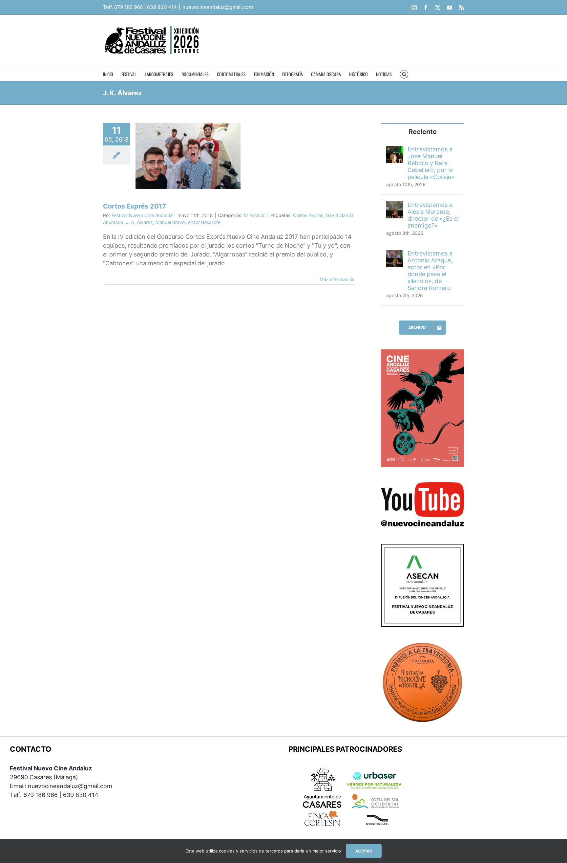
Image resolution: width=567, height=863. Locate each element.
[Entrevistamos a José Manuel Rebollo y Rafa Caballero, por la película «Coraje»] (394, 150)
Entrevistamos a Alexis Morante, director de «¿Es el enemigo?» (433, 215)
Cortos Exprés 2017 (134, 206)
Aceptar (363, 851)
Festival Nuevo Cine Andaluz (142, 215)
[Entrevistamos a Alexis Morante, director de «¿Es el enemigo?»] (394, 205)
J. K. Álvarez (139, 222)
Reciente (423, 132)
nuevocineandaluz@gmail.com (217, 7)
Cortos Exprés (308, 215)
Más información (337, 279)
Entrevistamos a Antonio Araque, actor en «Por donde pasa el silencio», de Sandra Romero (430, 270)
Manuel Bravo (170, 222)
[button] (404, 73)
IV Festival (254, 215)
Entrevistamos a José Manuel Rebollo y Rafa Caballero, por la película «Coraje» (431, 163)
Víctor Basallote (203, 222)
